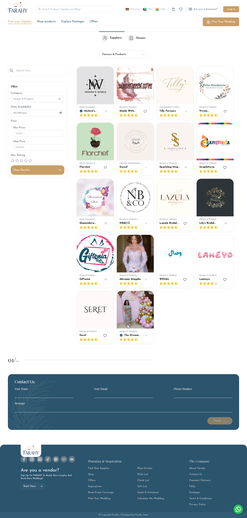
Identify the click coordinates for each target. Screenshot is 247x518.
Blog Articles (144, 468)
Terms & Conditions (200, 498)
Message (20, 403)
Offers (94, 21)
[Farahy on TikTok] (48, 459)
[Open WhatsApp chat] (238, 509)
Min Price (19, 127)
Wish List (142, 474)
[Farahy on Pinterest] (56, 459)
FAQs (192, 486)
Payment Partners (199, 480)
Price (14, 121)
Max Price (19, 141)
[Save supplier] (106, 111)
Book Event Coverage (101, 492)
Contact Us (195, 474)
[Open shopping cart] (173, 9)
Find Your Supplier (98, 468)
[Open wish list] (180, 9)
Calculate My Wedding (150, 498)
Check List (143, 480)
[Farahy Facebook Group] (72, 459)
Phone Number (183, 389)
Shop (91, 474)
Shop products (46, 21)
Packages (194, 492)
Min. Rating (18, 155)
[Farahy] (17, 7)
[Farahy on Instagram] (32, 459)
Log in (231, 9)
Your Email (100, 389)
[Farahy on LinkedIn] (40, 459)
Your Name (21, 389)
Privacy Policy (197, 504)
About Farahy (197, 468)
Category (16, 93)
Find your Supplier (20, 21)
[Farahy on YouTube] (63, 459)
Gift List (142, 486)
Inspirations (94, 486)
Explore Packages (72, 21)
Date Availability (21, 107)
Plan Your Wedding (99, 498)
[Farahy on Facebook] (24, 459)
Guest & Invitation (148, 492)
